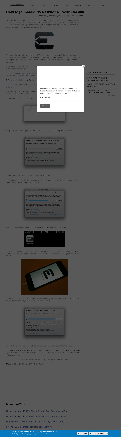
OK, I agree (82, 433)
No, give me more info (99, 433)
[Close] (83, 66)
